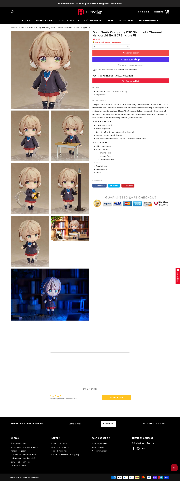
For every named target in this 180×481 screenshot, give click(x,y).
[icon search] (52, 12)
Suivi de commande (60, 447)
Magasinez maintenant (110, 3)
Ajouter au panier (131, 53)
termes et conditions (20, 462)
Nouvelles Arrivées (69, 20)
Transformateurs (148, 20)
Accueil (26, 20)
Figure (110, 20)
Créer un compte (59, 443)
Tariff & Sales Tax (59, 451)
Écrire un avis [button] (116, 397)
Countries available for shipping (65, 454)
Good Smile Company (117, 91)
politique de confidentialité (23, 458)
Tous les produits (99, 443)
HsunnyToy (35, 477)
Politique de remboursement (23, 454)
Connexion (143, 12)
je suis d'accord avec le (106, 69)
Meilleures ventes (45, 20)
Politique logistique (19, 451)
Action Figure (126, 20)
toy (103, 94)
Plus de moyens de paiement (130, 65)
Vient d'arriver (98, 447)
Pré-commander (92, 20)
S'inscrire (158, 12)
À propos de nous (18, 443)
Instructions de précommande (24, 447)
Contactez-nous (18, 465)
